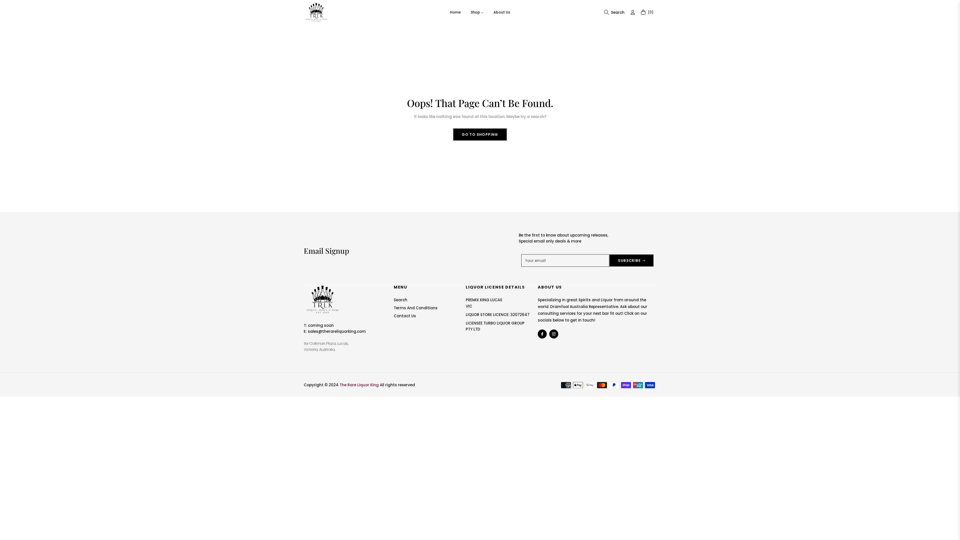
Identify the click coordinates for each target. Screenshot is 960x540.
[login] (633, 12)
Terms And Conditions (416, 307)
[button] (614, 12)
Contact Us (405, 315)
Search (400, 299)
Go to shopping (480, 134)
